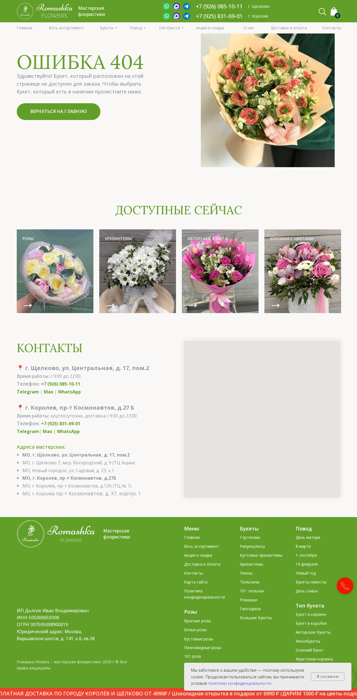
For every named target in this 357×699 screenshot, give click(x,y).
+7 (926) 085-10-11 (60, 384)
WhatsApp (69, 392)
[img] (55, 271)
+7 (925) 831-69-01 (219, 16)
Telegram (28, 392)
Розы (190, 611)
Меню (191, 528)
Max (48, 392)
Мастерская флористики (116, 534)
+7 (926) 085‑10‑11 (219, 6)
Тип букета (310, 605)
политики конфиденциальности (239, 683)
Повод (304, 528)
